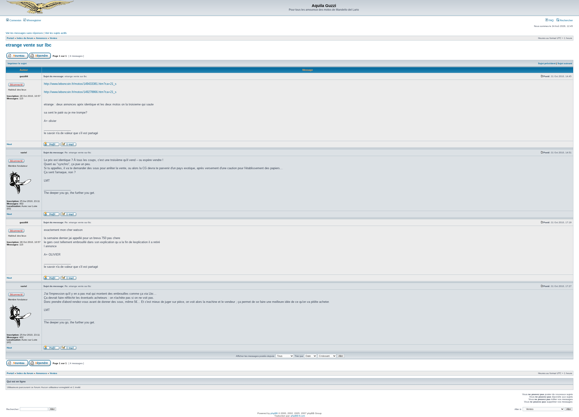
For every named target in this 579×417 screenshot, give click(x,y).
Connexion (15, 20)
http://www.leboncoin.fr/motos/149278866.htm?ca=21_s (80, 92)
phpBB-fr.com (298, 416)
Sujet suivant (565, 63)
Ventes (53, 38)
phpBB (274, 413)
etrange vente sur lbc (28, 45)
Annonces (41, 38)
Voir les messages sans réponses (24, 33)
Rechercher (566, 20)
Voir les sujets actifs (56, 33)
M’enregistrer (33, 20)
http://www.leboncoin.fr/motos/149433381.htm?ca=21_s (80, 83)
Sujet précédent (546, 63)
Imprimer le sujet (17, 63)
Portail (10, 38)
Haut (9, 144)
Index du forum (25, 38)
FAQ (551, 20)
